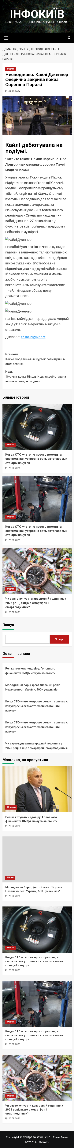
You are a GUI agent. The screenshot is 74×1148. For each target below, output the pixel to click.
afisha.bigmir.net (33, 337)
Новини (11, 807)
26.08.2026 (14, 468)
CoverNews (60, 1137)
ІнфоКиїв (37, 14)
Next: (35, 376)
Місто (10, 877)
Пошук (8, 624)
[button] (6, 37)
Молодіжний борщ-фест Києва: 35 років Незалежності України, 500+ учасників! (32, 687)
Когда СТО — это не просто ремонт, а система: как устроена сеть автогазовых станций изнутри (36, 459)
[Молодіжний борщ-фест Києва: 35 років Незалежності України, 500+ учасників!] (37, 859)
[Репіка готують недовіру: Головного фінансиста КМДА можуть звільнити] (37, 789)
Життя (10, 69)
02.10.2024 (14, 91)
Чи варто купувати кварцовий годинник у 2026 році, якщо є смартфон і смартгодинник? (35, 603)
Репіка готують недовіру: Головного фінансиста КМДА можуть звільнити (30, 671)
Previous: (35, 359)
